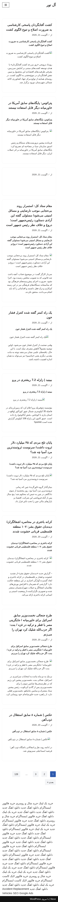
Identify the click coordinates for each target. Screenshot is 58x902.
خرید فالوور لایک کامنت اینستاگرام (21, 880)
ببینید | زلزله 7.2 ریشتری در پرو (32, 379)
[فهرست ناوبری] (5, 4)
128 (16, 774)
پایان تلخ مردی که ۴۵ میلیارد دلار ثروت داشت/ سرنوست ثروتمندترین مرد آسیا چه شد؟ (29, 447)
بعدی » (50, 782)
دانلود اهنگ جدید (30, 807)
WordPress (35, 899)
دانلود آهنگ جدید (11, 850)
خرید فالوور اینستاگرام (28, 816)
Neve (53, 899)
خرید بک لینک (46, 803)
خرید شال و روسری (27, 803)
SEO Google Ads (23, 893)
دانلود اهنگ (47, 816)
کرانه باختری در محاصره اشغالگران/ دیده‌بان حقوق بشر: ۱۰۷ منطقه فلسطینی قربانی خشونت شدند (29, 526)
